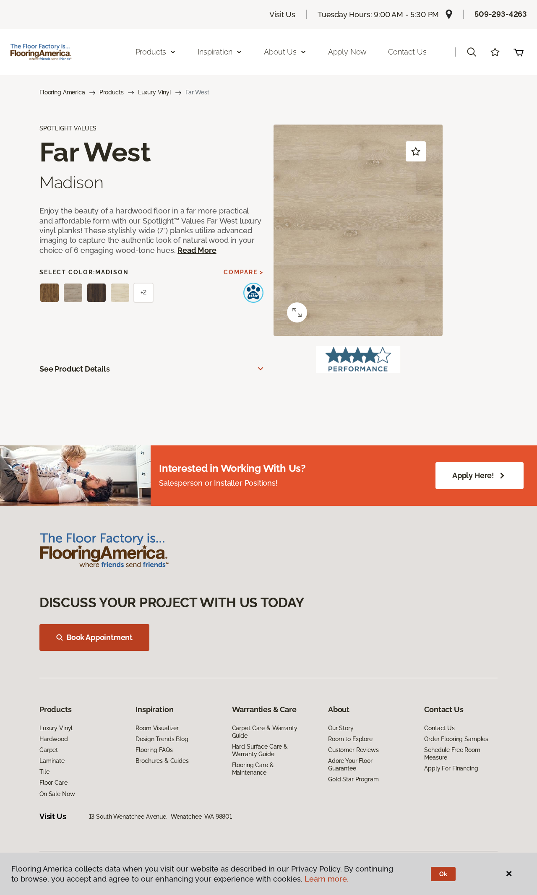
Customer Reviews (353, 750)
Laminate (52, 760)
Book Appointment (99, 637)
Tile (44, 771)
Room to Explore (350, 739)
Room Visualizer (157, 728)
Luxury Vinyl (154, 92)
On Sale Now (57, 794)
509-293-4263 (500, 14)
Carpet (48, 750)
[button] (471, 52)
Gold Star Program (353, 779)
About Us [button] (280, 51)
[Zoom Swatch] (297, 312)
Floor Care (53, 782)
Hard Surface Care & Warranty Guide (260, 750)
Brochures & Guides (162, 760)
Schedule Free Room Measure (452, 754)
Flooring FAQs (154, 750)
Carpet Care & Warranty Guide (264, 732)
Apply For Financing (451, 768)
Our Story (341, 728)
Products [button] (151, 51)
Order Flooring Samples (456, 739)
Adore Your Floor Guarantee (350, 764)
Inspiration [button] (215, 51)
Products (111, 92)
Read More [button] (196, 250)
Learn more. (327, 878)
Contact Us (407, 51)
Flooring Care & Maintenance (253, 769)
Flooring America (62, 92)
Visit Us (282, 14)
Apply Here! (473, 475)
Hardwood (53, 739)
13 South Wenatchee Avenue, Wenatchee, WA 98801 (160, 816)
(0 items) (519, 52)
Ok (443, 874)
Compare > (243, 272)
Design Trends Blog (162, 739)
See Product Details (74, 368)
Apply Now (347, 51)
